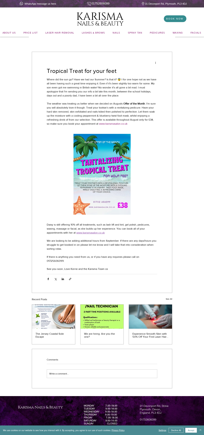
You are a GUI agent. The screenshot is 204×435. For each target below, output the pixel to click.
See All (169, 299)
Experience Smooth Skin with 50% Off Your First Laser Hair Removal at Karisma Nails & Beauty (149, 335)
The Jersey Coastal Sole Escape (50, 335)
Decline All (176, 430)
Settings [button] (162, 430)
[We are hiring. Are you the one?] (102, 317)
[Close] (200, 430)
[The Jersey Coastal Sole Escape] (53, 317)
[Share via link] (70, 279)
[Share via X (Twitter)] (55, 279)
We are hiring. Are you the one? (99, 335)
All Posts (36, 43)
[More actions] (155, 62)
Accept (191, 430)
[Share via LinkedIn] (62, 279)
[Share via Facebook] (48, 279)
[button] (168, 43)
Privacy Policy (118, 430)
